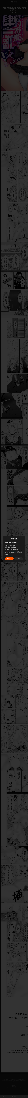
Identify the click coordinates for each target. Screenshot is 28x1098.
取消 (19, 558)
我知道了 (9, 558)
